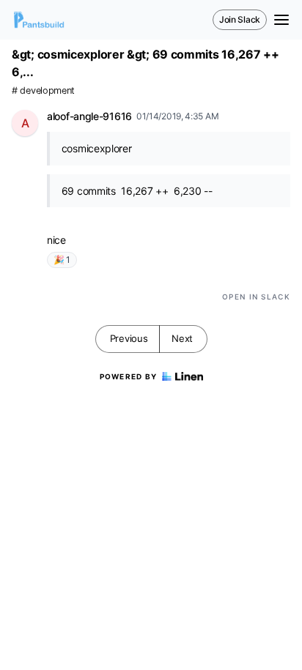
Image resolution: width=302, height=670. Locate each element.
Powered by (129, 376)
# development (43, 90)
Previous (129, 338)
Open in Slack (256, 296)
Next (182, 338)
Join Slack (239, 19)
